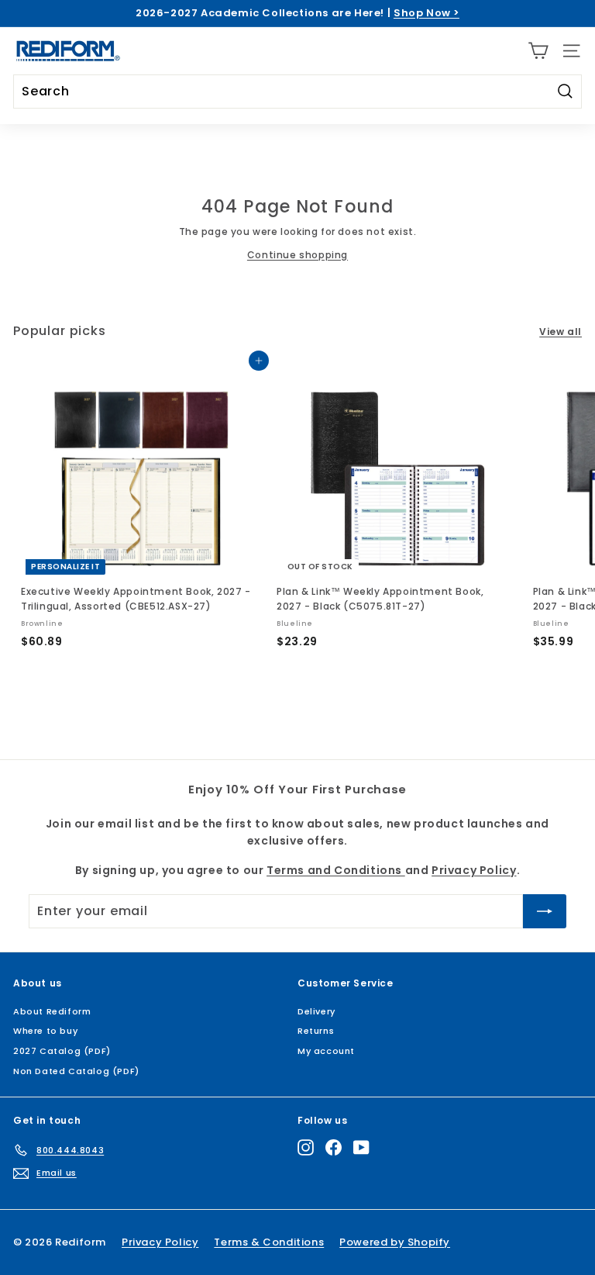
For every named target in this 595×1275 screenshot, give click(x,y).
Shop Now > (426, 12)
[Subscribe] (429, 1211)
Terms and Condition (325, 1155)
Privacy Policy (417, 1155)
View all (560, 331)
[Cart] (538, 51)
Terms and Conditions (336, 870)
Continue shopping (297, 254)
